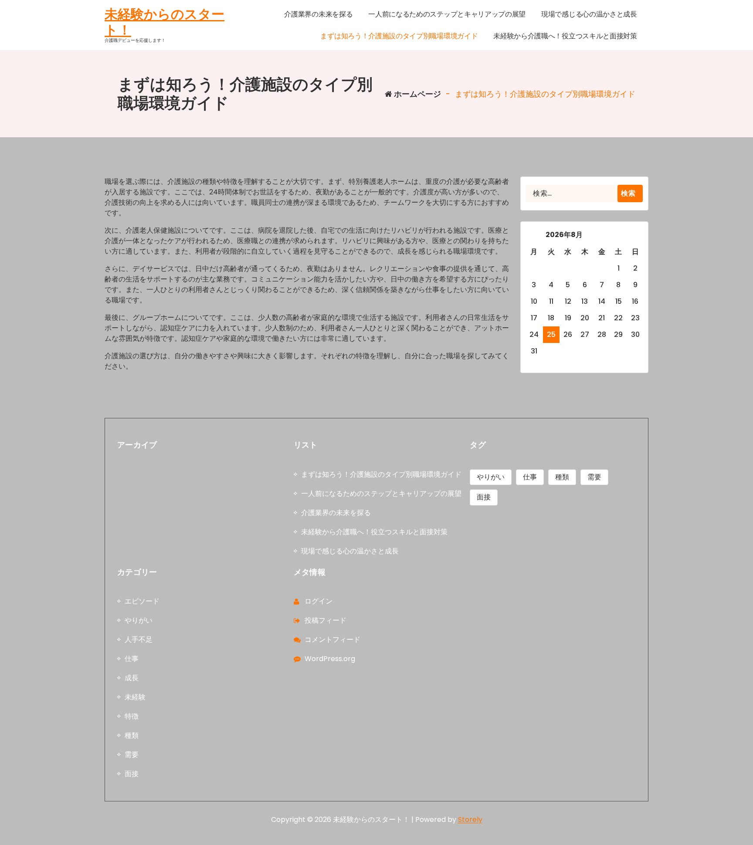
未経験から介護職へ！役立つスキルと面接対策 (374, 532)
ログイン (318, 601)
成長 (132, 678)
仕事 (530, 477)
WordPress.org (330, 659)
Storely (470, 819)
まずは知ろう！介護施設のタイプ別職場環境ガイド (381, 474)
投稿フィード (325, 620)
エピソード (142, 601)
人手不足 (139, 640)
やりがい (491, 477)
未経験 (135, 697)
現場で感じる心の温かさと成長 (350, 551)
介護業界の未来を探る (336, 513)
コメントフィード (332, 640)
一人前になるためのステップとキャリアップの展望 (381, 494)
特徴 (132, 716)
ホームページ (416, 93)
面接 (484, 497)
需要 (594, 477)
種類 (562, 477)
